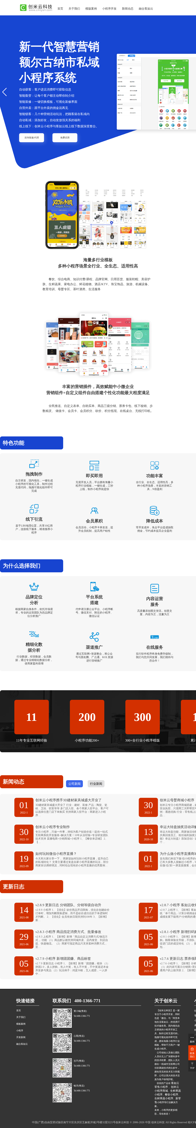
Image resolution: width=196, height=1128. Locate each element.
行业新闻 (96, 783)
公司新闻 (74, 783)
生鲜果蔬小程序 (163, 1098)
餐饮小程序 (171, 1094)
